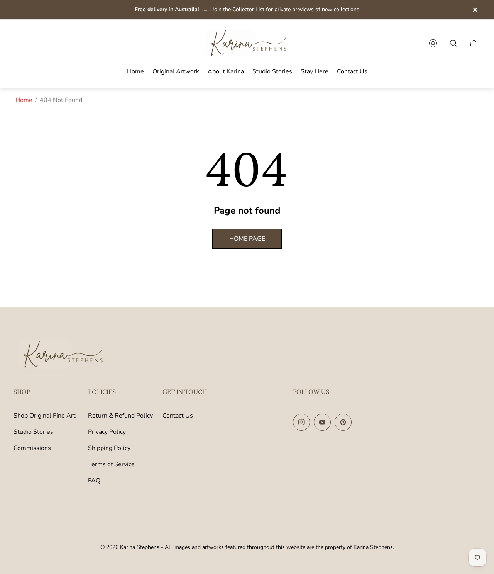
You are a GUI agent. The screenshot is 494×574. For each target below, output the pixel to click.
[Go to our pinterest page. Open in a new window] (343, 422)
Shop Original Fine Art (45, 415)
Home (23, 100)
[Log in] (433, 43)
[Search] (453, 43)
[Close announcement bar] (474, 10)
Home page (247, 238)
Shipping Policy (109, 448)
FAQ (94, 480)
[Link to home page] (62, 355)
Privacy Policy (107, 432)
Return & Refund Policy (120, 415)
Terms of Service (111, 464)
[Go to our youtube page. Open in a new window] (322, 422)
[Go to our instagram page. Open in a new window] (301, 422)
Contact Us (177, 415)
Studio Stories (33, 432)
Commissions (32, 448)
